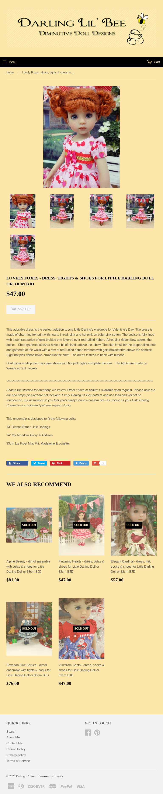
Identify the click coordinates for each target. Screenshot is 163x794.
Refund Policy (16, 749)
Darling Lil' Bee (25, 776)
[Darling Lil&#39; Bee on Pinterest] (97, 734)
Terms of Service (18, 761)
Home (10, 72)
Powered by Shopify (50, 776)
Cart (156, 62)
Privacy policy (16, 755)
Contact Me (14, 743)
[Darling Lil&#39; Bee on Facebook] (88, 734)
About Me (13, 737)
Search (11, 731)
